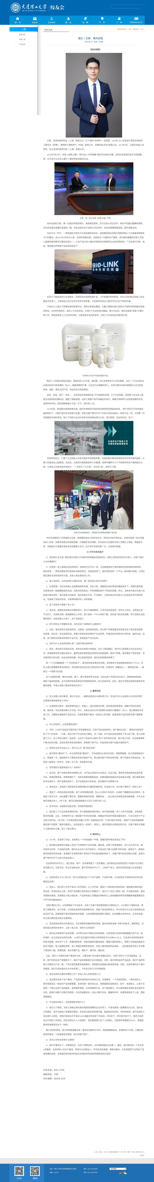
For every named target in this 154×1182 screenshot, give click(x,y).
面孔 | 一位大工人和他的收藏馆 (108, 1152)
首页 (124, 29)
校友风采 (22, 34)
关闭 (142, 1155)
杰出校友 (22, 44)
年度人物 (22, 39)
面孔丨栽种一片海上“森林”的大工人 (134, 1152)
